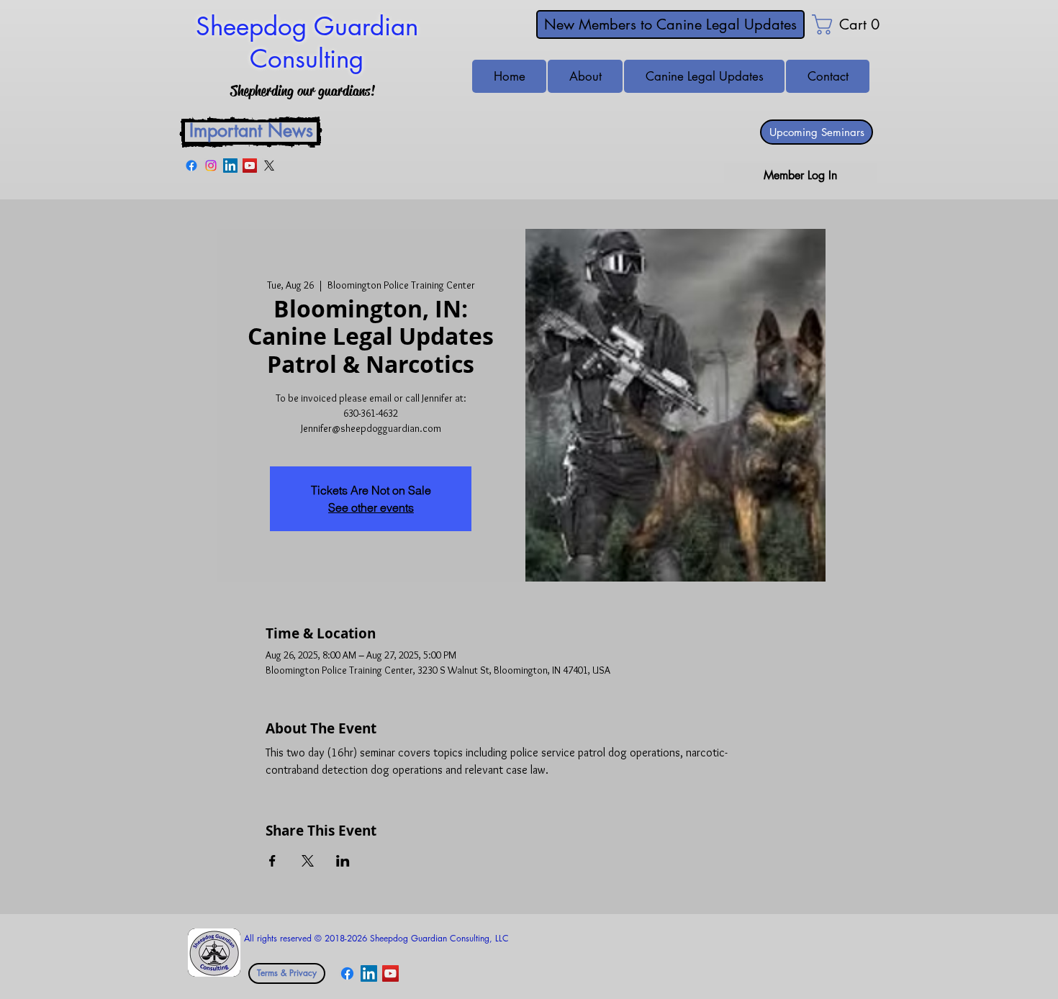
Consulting (306, 58)
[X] (269, 165)
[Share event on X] (308, 861)
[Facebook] (191, 165)
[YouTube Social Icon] (250, 165)
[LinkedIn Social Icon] (230, 165)
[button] (827, 76)
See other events (371, 507)
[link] (834, 24)
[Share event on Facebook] (272, 861)
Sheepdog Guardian (307, 26)
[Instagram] (211, 165)
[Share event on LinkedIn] (343, 861)
